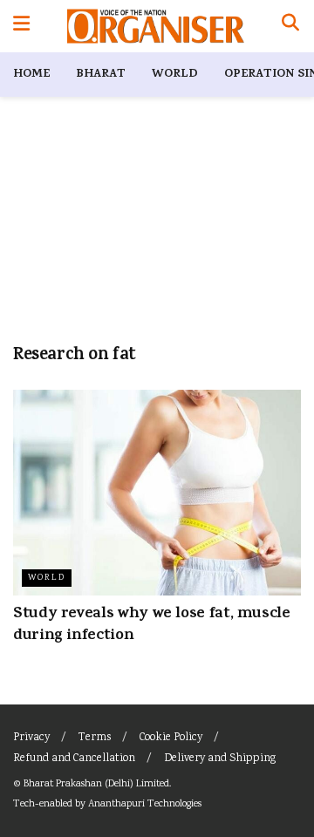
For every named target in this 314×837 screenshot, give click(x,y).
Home (31, 75)
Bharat (101, 75)
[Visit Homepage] (155, 26)
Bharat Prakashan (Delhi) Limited (96, 784)
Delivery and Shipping (220, 759)
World (175, 75)
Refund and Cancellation (74, 759)
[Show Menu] (21, 26)
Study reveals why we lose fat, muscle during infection (151, 626)
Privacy (31, 738)
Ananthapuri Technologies (144, 804)
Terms (94, 738)
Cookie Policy (171, 738)
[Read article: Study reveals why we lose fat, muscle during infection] (157, 492)
